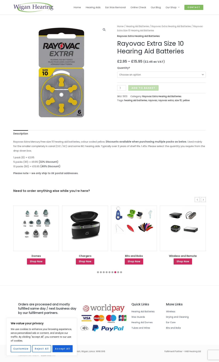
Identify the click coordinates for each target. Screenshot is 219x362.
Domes (36, 256)
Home (77, 7)
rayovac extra (166, 100)
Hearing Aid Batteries (137, 26)
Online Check (138, 7)
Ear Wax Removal (115, 7)
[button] (193, 7)
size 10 (178, 100)
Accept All (62, 348)
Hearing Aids (93, 7)
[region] (41, 337)
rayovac (152, 100)
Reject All (42, 348)
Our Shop (171, 7)
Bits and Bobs (134, 256)
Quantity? (123, 68)
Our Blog (156, 7)
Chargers (85, 256)
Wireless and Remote (183, 256)
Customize (21, 348)
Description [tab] (20, 133)
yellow (186, 100)
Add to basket (143, 88)
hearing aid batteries (135, 100)
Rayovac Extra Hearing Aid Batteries (171, 26)
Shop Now (36, 261)
